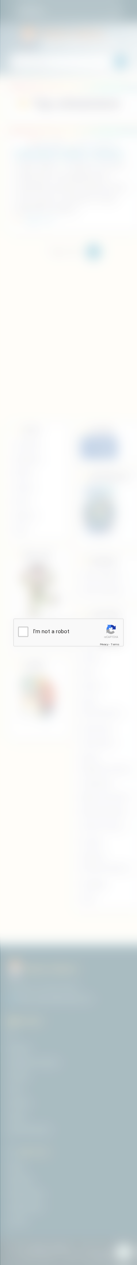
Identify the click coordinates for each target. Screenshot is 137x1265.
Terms (115, 644)
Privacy (104, 644)
